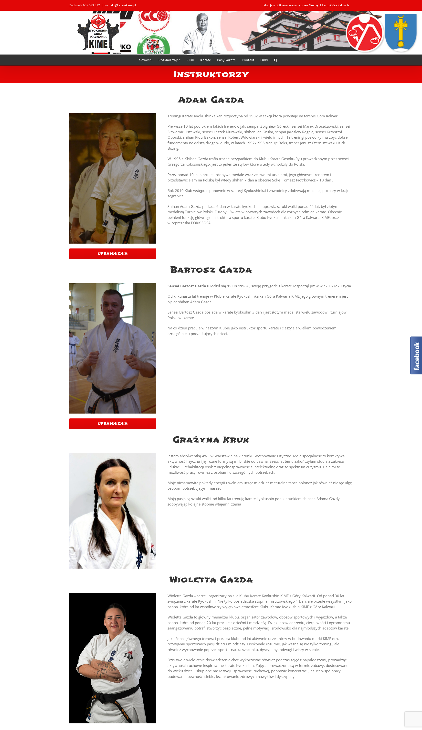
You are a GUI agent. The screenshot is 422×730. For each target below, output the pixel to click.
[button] (275, 60)
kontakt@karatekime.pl (120, 5)
